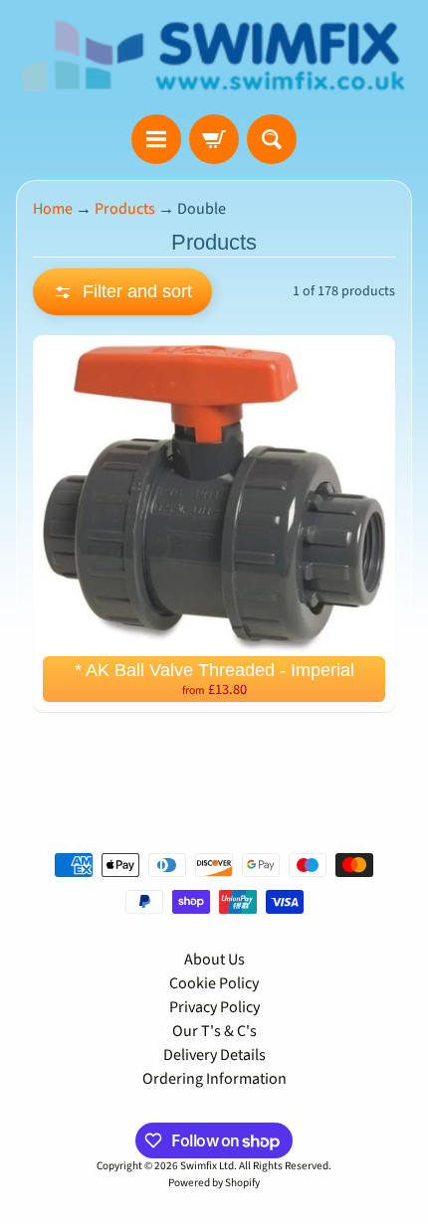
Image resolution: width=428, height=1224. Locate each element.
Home (53, 209)
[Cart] (214, 139)
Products (125, 209)
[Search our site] (272, 139)
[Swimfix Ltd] (214, 57)
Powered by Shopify (214, 1182)
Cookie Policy (214, 983)
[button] (122, 291)
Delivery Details (214, 1055)
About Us (214, 959)
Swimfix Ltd (207, 1165)
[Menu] (156, 139)
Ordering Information (214, 1079)
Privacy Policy (214, 1007)
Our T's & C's (214, 1031)
